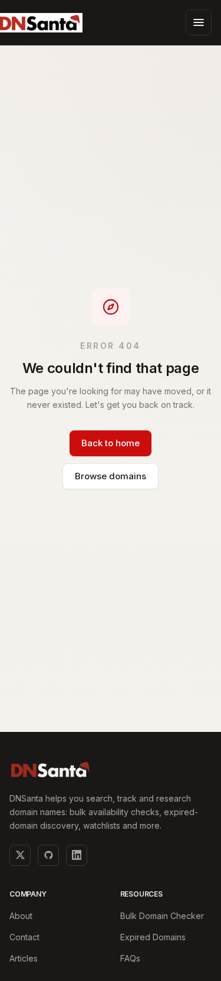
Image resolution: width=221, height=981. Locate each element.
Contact (24, 937)
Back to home (110, 443)
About (20, 916)
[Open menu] (199, 22)
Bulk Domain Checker (162, 916)
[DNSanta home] (50, 769)
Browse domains (110, 476)
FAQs (130, 958)
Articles (23, 958)
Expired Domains (153, 937)
